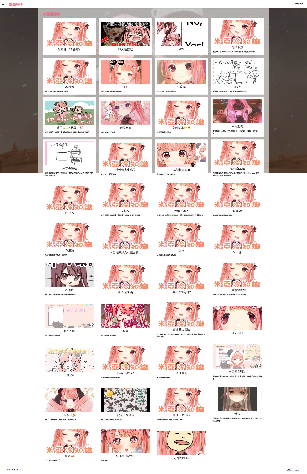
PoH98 (16, 470)
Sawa (20, 470)
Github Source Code (293, 470)
